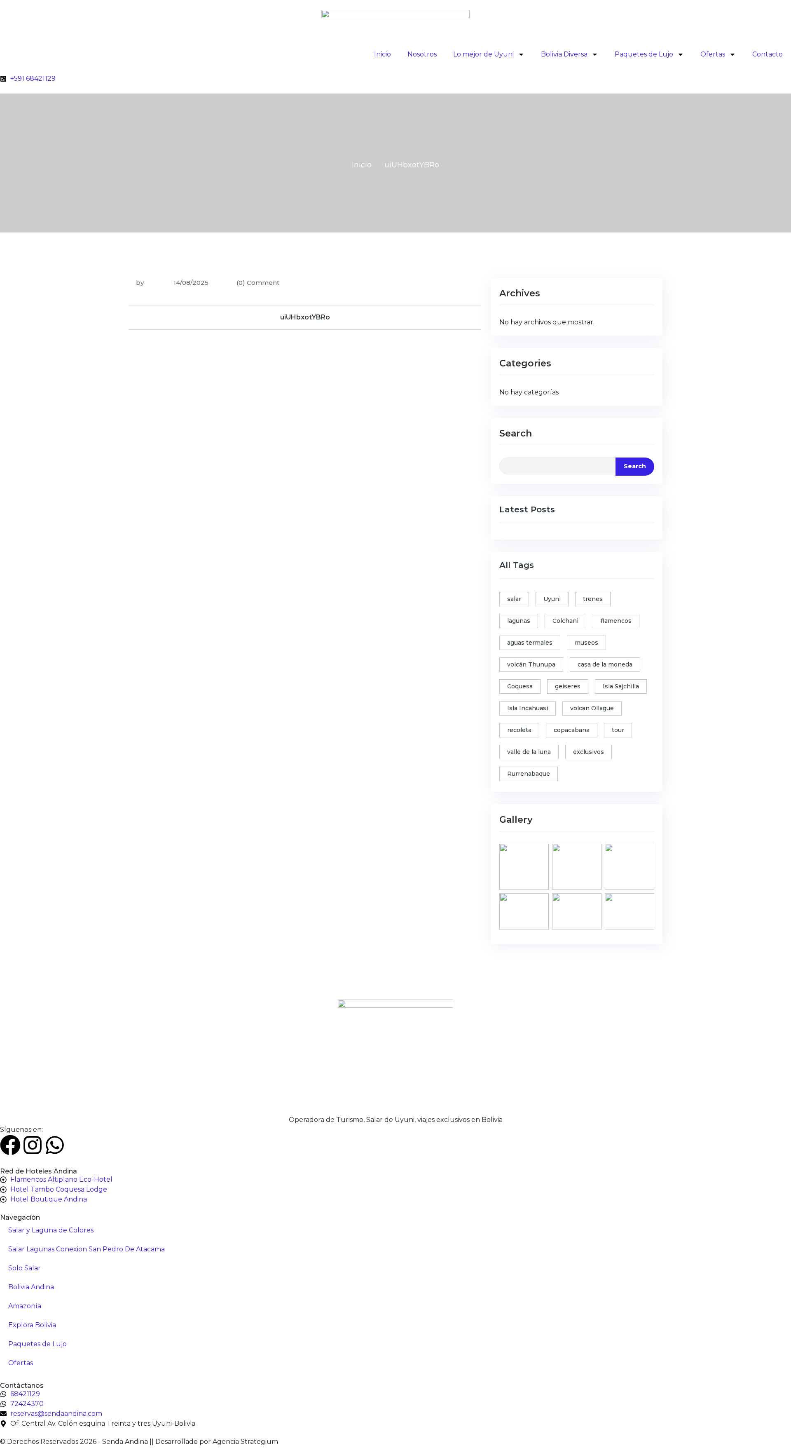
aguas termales (529, 642)
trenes (593, 599)
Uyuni (552, 599)
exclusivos (588, 752)
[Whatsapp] (54, 1145)
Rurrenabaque (528, 773)
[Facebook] (10, 1145)
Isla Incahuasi (527, 708)
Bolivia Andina (31, 1287)
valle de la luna (529, 752)
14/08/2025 (190, 282)
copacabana (572, 730)
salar (514, 599)
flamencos (616, 620)
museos (586, 642)
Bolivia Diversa (564, 54)
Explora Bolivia (32, 1325)
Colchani (565, 620)
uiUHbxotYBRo (305, 317)
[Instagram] (32, 1145)
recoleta (519, 730)
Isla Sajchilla (621, 686)
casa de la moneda (605, 664)
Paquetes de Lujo (644, 54)
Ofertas (712, 54)
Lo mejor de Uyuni (483, 54)
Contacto (767, 54)
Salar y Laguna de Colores (51, 1230)
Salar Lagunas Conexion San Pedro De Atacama (86, 1249)
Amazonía (24, 1306)
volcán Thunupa (531, 664)
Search (515, 433)
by (140, 282)
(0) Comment (257, 282)
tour (618, 730)
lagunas (518, 620)
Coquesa (520, 686)
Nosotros (422, 54)
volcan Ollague (592, 708)
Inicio (382, 54)
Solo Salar (24, 1268)
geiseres (567, 686)
